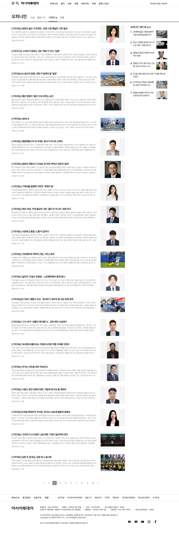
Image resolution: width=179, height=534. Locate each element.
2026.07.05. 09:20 (18, 379)
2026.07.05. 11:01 (18, 356)
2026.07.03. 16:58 (18, 401)
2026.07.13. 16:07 (18, 153)
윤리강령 (61, 497)
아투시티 (85, 3)
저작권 (107, 497)
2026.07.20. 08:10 (18, 41)
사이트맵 (155, 497)
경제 (76, 3)
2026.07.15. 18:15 (18, 63)
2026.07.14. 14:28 (18, 86)
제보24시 (98, 497)
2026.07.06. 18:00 (18, 311)
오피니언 (54, 3)
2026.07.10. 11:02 (18, 244)
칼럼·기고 (41, 17)
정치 (63, 3)
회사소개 (15, 497)
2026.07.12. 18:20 (18, 199)
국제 (94, 3)
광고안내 (26, 497)
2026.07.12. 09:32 (18, 221)
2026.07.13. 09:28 (18, 176)
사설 (32, 17)
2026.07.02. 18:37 (18, 424)
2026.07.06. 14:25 (18, 334)
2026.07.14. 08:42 (18, 108)
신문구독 (37, 497)
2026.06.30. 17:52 (18, 469)
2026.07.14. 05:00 (18, 131)
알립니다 (88, 497)
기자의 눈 (52, 17)
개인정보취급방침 (128, 497)
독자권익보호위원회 (74, 497)
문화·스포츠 (104, 3)
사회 (69, 3)
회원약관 (116, 497)
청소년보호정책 (144, 497)
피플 (62, 17)
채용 (47, 497)
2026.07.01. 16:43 (18, 447)
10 (93, 483)
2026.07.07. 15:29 (18, 289)
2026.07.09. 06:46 (18, 266)
